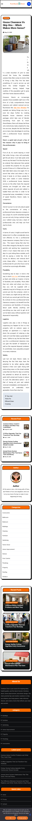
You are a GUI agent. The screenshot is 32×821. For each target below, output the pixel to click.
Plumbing (5, 563)
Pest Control (6, 558)
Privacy (4, 799)
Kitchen (4, 554)
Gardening (5, 540)
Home (4, 795)
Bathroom (5, 517)
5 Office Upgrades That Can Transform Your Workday (12, 434)
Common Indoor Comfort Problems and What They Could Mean (11, 425)
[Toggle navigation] (4, 4)
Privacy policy (22, 818)
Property (5, 568)
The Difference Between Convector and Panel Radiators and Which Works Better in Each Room (16, 782)
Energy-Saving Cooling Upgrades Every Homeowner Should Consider (12, 443)
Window (5, 577)
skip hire (14, 276)
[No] (30, 815)
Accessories (6, 513)
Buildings (5, 526)
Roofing (4, 572)
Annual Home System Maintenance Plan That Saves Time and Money (12, 453)
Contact (4, 804)
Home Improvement (8, 549)
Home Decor (6, 545)
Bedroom (5, 522)
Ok (10, 818)
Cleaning (6, 18)
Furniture (5, 536)
